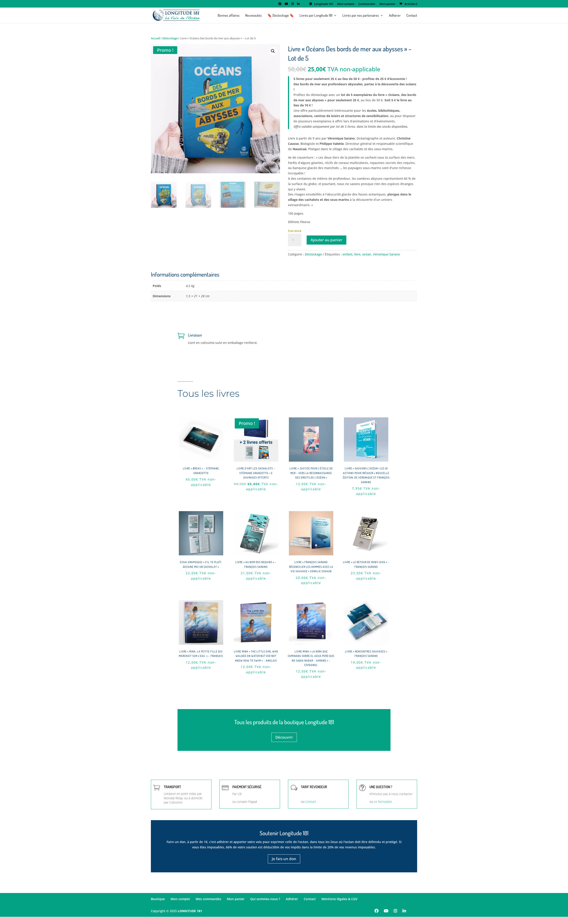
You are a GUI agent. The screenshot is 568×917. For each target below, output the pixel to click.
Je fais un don (284, 858)
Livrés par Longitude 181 (316, 16)
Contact (411, 16)
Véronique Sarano (386, 254)
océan (366, 254)
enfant (347, 254)
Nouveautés (253, 16)
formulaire (385, 801)
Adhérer (395, 16)
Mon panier (387, 4)
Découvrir (284, 737)
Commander (366, 4)
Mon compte (345, 4)
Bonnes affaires (229, 16)
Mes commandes (208, 899)
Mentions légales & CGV (339, 899)
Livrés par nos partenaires (360, 16)
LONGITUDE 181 (190, 911)
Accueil (155, 38)
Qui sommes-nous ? (265, 899)
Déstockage (170, 38)
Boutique (158, 899)
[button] (273, 51)
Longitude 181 (323, 4)
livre (357, 254)
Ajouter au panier (326, 239)
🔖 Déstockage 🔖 (280, 16)
